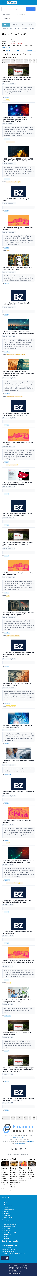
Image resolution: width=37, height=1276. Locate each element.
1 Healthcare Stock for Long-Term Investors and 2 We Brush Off (17, 574)
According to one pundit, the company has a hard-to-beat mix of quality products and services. (18, 1010)
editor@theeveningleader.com (15, 1253)
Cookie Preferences (13, 1270)
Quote (8, 50)
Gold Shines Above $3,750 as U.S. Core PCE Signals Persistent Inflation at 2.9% (17, 160)
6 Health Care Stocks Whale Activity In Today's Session (16, 304)
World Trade (13, 706)
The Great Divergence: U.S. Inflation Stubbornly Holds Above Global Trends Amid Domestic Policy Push (18, 373)
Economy (17, 354)
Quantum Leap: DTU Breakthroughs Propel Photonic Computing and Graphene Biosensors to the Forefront (17, 119)
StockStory (7, 247)
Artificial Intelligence (10, 141)
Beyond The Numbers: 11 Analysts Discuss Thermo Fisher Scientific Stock (17, 514)
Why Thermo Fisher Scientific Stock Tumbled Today (18, 761)
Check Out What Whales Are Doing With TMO (16, 200)
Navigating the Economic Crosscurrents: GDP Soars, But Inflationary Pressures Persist (18, 861)
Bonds (8, 100)
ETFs (23, 24)
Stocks (15, 24)
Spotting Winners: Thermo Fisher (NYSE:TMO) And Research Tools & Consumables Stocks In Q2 (18, 962)
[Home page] (12, 2)
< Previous (4, 61)
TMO (8, 38)
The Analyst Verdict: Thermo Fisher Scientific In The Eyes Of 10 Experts (18, 1099)
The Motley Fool (8, 774)
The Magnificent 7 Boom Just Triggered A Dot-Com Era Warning (17, 268)
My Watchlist (20, 14)
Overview (5, 28)
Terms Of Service (20, 1143)
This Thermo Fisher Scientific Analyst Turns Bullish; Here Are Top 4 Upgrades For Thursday (17, 544)
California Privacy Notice (21, 1268)
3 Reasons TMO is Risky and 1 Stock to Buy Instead (17, 229)
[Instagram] (25, 1149)
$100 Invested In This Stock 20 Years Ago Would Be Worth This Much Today (16, 901)
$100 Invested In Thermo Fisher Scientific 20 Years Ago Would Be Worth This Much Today (18, 654)
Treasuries (31, 28)
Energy (21, 883)
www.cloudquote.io (18, 1137)
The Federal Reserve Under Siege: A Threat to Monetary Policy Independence (18, 614)
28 (34, 60)
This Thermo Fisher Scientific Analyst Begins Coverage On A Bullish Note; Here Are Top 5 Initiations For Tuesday (18, 1069)
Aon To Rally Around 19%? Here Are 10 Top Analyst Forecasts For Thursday (17, 483)
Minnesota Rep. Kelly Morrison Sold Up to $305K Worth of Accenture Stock (16, 414)
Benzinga (6, 97)
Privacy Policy (30, 1141)
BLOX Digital (17, 1273)
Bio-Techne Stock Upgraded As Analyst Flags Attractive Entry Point (18, 726)
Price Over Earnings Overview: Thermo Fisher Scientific (18, 792)
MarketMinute (7, 139)
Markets (6, 24)
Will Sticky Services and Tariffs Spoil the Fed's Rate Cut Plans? (16, 684)
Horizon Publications (20, 1265)
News (10, 28)
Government (22, 354)
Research (29, 50)
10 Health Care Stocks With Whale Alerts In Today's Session (17, 932)
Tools (30, 24)
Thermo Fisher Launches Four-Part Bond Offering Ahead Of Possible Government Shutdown (16, 79)
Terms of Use (24, 1267)
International (24, 28)
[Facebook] (16, 1149)
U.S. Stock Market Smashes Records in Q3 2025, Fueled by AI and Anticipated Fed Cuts (18, 333)
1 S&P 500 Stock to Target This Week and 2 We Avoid (17, 821)
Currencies (16, 28)
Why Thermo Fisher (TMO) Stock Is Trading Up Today (17, 443)
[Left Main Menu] (3, 2)
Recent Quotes (6, 14)
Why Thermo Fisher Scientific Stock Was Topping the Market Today (16, 1001)
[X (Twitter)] (12, 1149)
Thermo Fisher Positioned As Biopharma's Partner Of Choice (16, 1034)
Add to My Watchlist (7, 47)
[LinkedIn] (21, 1149)
